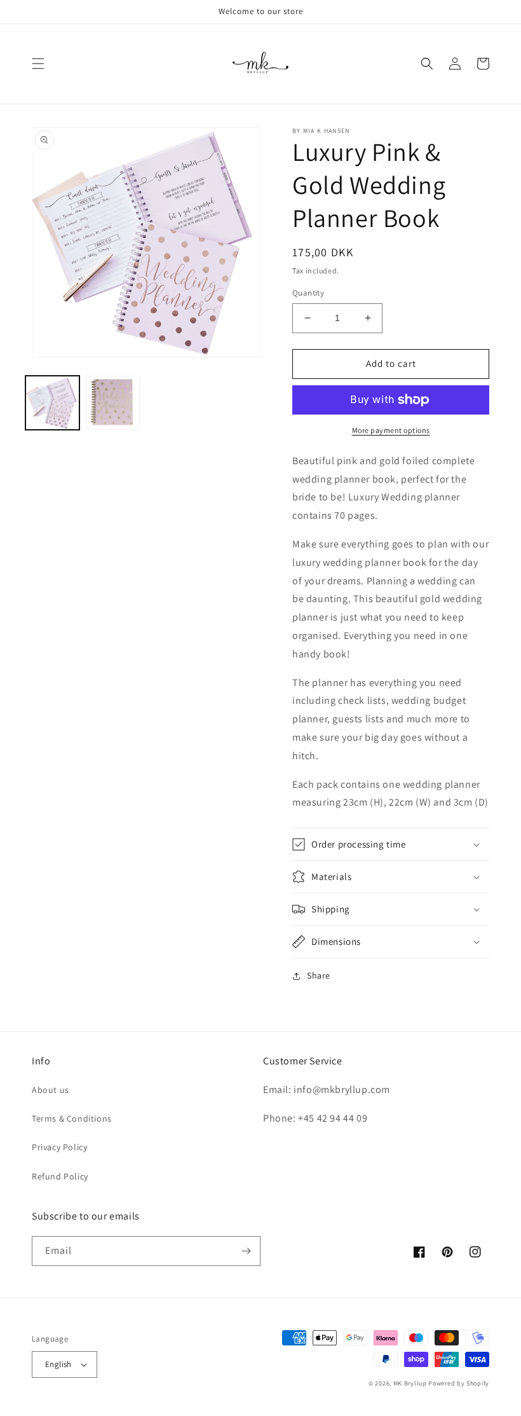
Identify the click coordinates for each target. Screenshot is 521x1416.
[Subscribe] (246, 1251)
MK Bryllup (410, 1383)
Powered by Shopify (458, 1383)
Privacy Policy (59, 1147)
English (58, 1364)
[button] (38, 64)
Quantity (308, 292)
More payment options (391, 430)
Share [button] (318, 975)
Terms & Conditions (72, 1118)
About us (50, 1090)
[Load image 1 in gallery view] (52, 403)
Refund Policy (60, 1176)
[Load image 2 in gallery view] (113, 403)
